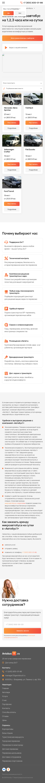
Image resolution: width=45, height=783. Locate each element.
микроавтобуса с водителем (15, 503)
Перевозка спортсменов (12, 761)
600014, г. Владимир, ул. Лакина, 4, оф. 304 (23, 679)
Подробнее (12, 128)
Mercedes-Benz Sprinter (10, 109)
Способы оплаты (9, 712)
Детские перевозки (10, 749)
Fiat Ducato (30, 149)
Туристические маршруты (13, 737)
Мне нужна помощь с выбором (22, 38)
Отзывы (5, 716)
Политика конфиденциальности (12, 774)
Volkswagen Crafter (9, 150)
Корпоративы (7, 729)
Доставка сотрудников (11, 757)
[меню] (3, 2)
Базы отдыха (7, 733)
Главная (5, 688)
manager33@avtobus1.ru (15, 675)
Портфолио (7, 704)
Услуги (5, 696)
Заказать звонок (22, 631)
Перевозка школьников (11, 753)
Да (8, 13)
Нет (20, 13)
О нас (4, 700)
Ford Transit (9, 191)
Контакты (6, 708)
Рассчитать (12, 123)
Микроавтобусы (27, 8)
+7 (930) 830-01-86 (33, 2)
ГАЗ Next (29, 108)
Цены (4, 720)
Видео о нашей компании (18, 48)
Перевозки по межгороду (12, 745)
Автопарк (6, 692)
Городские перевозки (11, 741)
